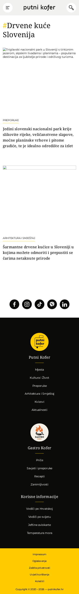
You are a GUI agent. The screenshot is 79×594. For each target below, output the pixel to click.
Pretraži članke (71, 8)
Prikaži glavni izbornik (8, 8)
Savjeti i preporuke (39, 468)
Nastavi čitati (39, 98)
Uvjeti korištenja (39, 574)
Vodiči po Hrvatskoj (39, 509)
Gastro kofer (39, 432)
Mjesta (39, 369)
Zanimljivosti (39, 484)
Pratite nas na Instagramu (27, 304)
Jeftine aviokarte (39, 525)
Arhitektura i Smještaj (39, 393)
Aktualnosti (39, 410)
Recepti (39, 476)
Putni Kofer (39, 8)
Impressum (39, 554)
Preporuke (39, 386)
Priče (39, 460)
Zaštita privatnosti (39, 567)
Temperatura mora (39, 533)
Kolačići (39, 581)
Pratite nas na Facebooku (14, 304)
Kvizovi (39, 402)
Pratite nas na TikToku (39, 304)
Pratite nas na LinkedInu (64, 304)
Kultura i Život (39, 377)
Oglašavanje (39, 560)
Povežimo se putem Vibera (52, 304)
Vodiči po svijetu (39, 517)
